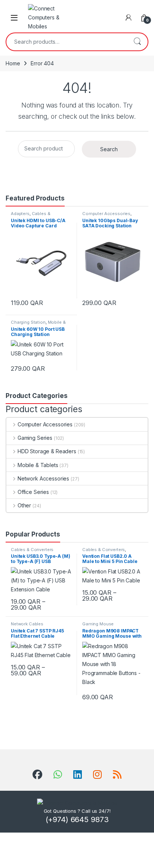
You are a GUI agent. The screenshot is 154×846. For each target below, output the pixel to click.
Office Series (33, 492)
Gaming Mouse (98, 623)
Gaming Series (35, 438)
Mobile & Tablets (38, 465)
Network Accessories (43, 478)
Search (137, 41)
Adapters (20, 213)
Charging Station (28, 322)
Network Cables (27, 623)
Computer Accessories (106, 213)
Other (24, 505)
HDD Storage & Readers (47, 451)
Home (13, 63)
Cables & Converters (30, 216)
